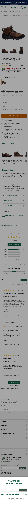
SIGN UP (23, 490)
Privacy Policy (13, 499)
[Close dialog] (26, 478)
